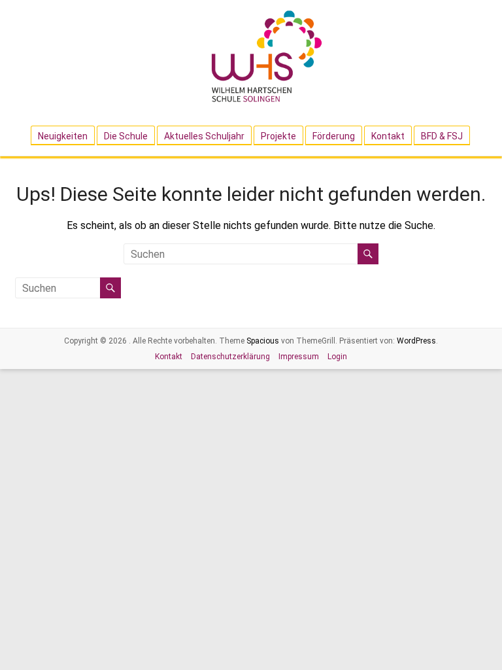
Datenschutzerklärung (230, 356)
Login (337, 356)
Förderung (333, 136)
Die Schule (126, 136)
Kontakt (388, 136)
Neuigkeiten (63, 136)
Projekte (278, 136)
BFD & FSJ (442, 136)
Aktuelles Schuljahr (204, 136)
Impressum (298, 356)
